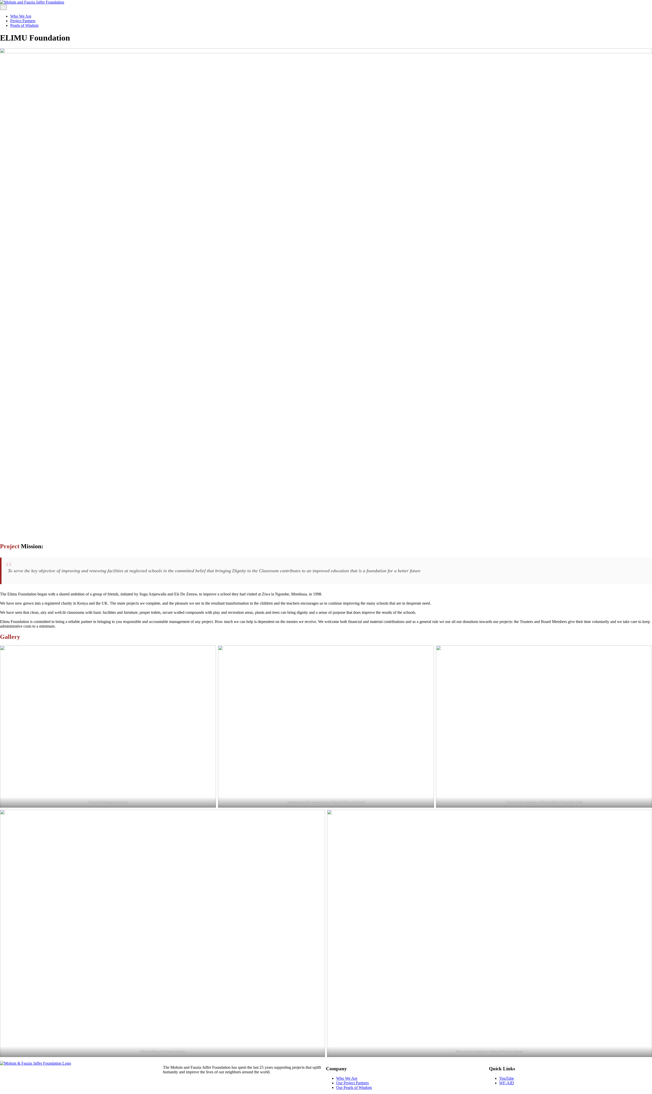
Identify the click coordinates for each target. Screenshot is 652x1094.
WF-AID (506, 1083)
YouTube (506, 1078)
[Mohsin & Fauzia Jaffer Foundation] (35, 1063)
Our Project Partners (352, 1083)
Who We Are (20, 16)
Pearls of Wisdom (24, 25)
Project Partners (22, 21)
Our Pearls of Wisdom (354, 1087)
